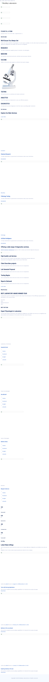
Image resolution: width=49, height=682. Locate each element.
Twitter (4, 351)
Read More (3, 590)
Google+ (4, 356)
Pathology (3, 235)
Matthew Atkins (4, 441)
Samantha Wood (4, 347)
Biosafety (3, 192)
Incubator (3, 150)
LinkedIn (4, 359)
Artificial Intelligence (6, 238)
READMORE (3, 159)
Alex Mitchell (3, 394)
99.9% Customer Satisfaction (7, 249)
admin (6, 584)
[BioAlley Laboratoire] (9, 3)
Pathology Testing (5, 196)
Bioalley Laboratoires (24, 678)
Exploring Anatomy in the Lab (7, 668)
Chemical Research (6, 154)
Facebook (4, 354)
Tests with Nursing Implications (8, 587)
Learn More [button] (3, 116)
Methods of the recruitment (7, 628)
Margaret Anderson (5, 488)
